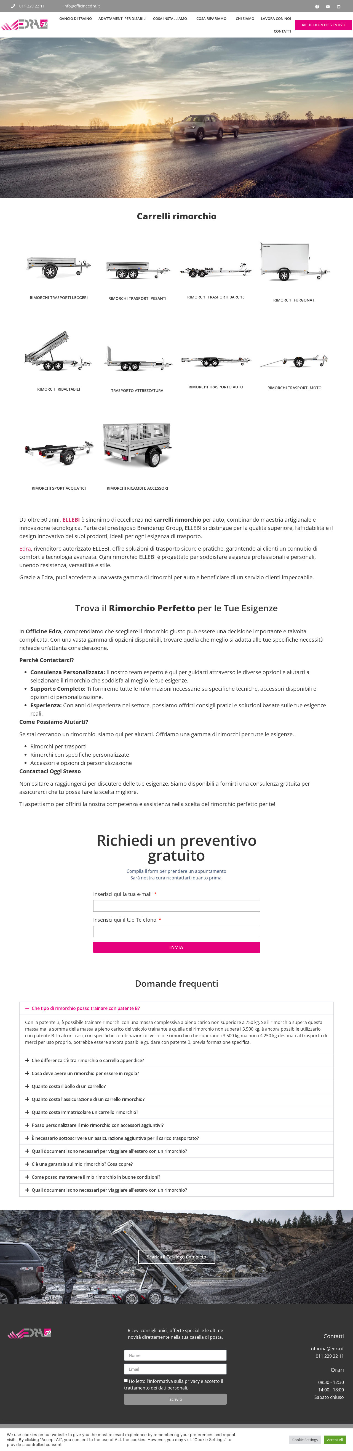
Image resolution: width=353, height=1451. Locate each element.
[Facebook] (317, 7)
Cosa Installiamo (170, 18)
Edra (25, 548)
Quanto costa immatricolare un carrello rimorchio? (85, 1112)
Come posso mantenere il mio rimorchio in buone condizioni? (96, 1177)
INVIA (176, 947)
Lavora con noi (276, 18)
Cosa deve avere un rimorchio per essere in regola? (85, 1073)
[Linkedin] (339, 7)
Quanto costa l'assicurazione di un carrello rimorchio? (88, 1099)
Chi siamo (245, 18)
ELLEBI (71, 519)
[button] (176, 1008)
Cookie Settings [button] (305, 1439)
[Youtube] (328, 7)
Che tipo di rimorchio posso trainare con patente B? (86, 1008)
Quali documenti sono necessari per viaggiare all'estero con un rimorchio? (109, 1151)
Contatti (282, 31)
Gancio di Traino (75, 18)
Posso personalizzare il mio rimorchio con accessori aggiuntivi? (98, 1125)
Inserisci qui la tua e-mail (123, 894)
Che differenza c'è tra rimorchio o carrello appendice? (88, 1060)
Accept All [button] (335, 1439)
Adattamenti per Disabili (122, 18)
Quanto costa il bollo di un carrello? (69, 1086)
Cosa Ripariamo (211, 18)
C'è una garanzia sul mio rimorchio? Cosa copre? (82, 1164)
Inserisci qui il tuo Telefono (125, 919)
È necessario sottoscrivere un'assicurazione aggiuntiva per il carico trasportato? (115, 1138)
